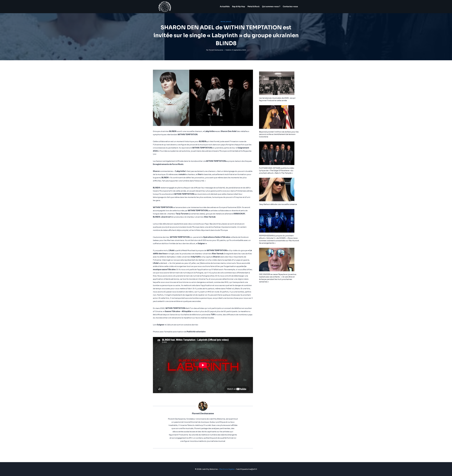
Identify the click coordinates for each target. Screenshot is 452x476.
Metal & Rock (254, 6)
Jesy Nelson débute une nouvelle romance (278, 204)
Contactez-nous (290, 6)
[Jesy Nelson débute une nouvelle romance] (279, 189)
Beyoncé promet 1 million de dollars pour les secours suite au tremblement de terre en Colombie (279, 134)
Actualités (225, 6)
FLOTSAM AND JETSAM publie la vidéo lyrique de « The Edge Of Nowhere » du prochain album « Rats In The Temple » (276, 170)
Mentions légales (227, 469)
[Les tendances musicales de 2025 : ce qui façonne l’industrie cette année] (279, 83)
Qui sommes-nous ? (271, 6)
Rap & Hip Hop (238, 6)
